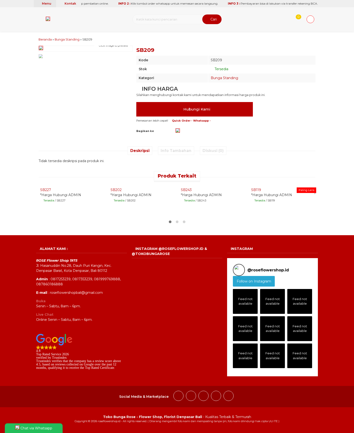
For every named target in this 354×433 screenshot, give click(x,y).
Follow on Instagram (254, 281)
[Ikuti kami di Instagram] (191, 396)
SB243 (186, 190)
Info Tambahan (176, 150)
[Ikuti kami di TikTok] (203, 396)
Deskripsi (140, 150)
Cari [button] (213, 19)
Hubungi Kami (196, 109)
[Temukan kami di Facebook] (178, 396)
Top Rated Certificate (99, 368)
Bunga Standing (224, 78)
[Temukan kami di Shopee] (216, 396)
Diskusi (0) (213, 150)
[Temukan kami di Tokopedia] (228, 396)
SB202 (116, 190)
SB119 (256, 190)
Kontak (70, 3)
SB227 (45, 190)
